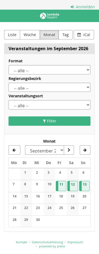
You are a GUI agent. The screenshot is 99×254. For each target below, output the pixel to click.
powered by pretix (52, 246)
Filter (51, 121)
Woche (30, 34)
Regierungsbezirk (25, 78)
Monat (49, 34)
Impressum (75, 242)
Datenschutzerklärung (47, 242)
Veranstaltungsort (26, 95)
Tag (65, 34)
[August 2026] (14, 150)
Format (16, 60)
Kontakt (21, 242)
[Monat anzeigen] (69, 150)
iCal (86, 34)
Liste (12, 34)
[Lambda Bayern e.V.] (49, 16)
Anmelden (85, 6)
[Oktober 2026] (85, 150)
